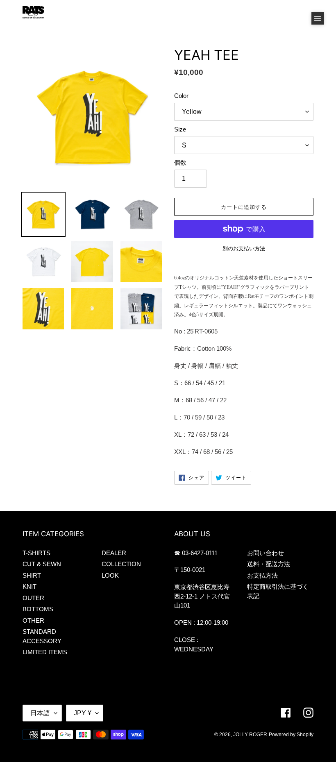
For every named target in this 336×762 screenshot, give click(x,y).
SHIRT (32, 575)
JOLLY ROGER (250, 734)
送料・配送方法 (268, 563)
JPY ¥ (82, 713)
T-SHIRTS (36, 552)
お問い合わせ (265, 552)
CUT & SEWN (42, 563)
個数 (180, 162)
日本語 (40, 713)
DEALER (114, 552)
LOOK (110, 575)
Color (181, 95)
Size (180, 129)
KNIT (29, 586)
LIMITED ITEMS (45, 652)
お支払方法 (262, 575)
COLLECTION (121, 563)
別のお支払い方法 (243, 248)
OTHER (33, 620)
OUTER (33, 597)
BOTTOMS (38, 609)
